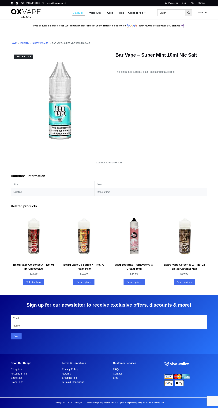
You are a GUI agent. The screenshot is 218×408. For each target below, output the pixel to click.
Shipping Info (69, 377)
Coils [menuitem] (110, 12)
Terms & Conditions (73, 382)
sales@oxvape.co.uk (56, 3)
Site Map (125, 403)
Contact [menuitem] (201, 3)
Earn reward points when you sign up (159, 25)
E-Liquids (16, 369)
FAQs (116, 369)
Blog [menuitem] (184, 3)
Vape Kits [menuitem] (95, 12)
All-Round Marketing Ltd (153, 403)
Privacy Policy (70, 369)
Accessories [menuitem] (135, 12)
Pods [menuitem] (120, 12)
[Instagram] (17, 3)
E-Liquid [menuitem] (77, 12)
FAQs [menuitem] (192, 3)
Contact (117, 373)
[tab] (109, 163)
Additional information (109, 163)
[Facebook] (12, 3)
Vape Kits (16, 377)
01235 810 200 (33, 3)
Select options (33, 282)
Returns (66, 373)
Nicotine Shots (19, 373)
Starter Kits (17, 382)
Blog (115, 377)
